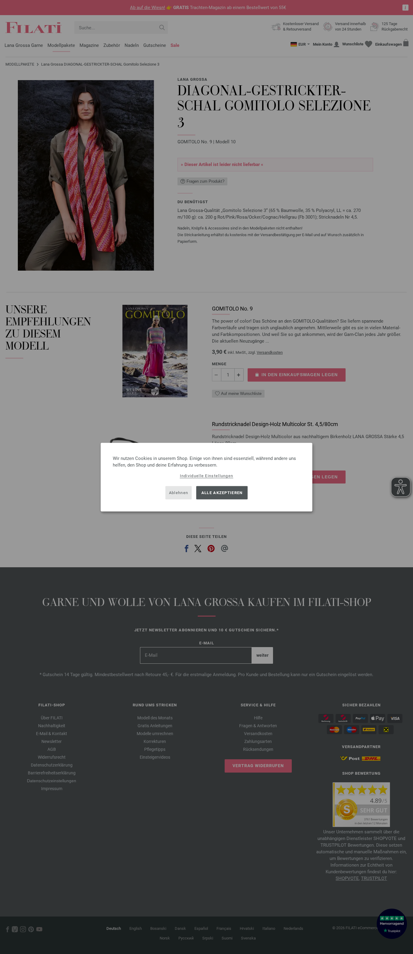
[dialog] (206, 477)
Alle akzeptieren (222, 492)
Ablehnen (178, 492)
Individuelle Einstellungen (206, 475)
